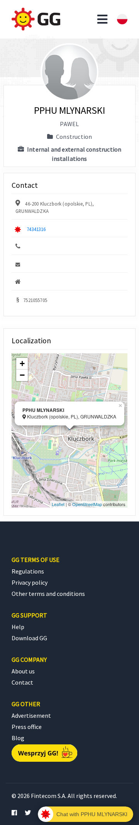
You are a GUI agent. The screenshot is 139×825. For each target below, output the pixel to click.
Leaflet (58, 504)
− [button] (22, 375)
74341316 (36, 229)
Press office (27, 727)
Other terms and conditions (48, 593)
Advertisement (31, 715)
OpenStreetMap (87, 504)
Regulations (28, 571)
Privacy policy (29, 582)
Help (18, 627)
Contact (22, 682)
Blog (18, 738)
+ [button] (22, 363)
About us (23, 671)
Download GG (29, 638)
